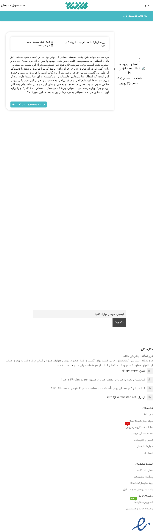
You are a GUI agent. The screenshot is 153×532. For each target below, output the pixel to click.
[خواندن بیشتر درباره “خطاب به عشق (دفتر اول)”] (117, 67)
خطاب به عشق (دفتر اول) (128, 80)
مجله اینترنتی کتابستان (140, 421)
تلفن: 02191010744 (133, 371)
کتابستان (148, 408)
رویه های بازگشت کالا (141, 483)
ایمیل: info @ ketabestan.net (126, 397)
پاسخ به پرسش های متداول (138, 490)
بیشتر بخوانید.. (63, 365)
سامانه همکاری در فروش (139, 427)
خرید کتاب (147, 415)
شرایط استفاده (145, 470)
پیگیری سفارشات (143, 477)
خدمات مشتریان (144, 464)
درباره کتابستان (145, 446)
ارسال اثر (148, 453)
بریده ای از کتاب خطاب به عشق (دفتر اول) (85, 43)
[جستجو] (7, 16)
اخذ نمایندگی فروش (142, 434)
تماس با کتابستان (143, 440)
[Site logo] (76, 5)
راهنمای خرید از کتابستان (139, 509)
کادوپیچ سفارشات (142, 501)
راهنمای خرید (146, 496)
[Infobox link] (79, 301)
